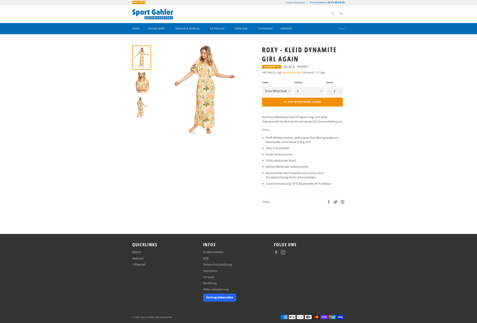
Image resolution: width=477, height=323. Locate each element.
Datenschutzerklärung (217, 264)
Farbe (265, 82)
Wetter (136, 252)
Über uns (241, 28)
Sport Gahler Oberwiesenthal (156, 317)
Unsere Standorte (295, 2)
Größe (298, 82)
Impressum (210, 271)
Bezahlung (210, 283)
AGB (206, 258)
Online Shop (156, 28)
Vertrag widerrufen (219, 297)
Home (136, 28)
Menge (329, 82)
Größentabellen (213, 252)
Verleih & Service (187, 28)
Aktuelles (217, 28)
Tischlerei (265, 28)
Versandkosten (291, 72)
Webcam (138, 258)
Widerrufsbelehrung (216, 289)
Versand (208, 277)
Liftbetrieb (139, 264)
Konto (342, 28)
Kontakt (287, 28)
